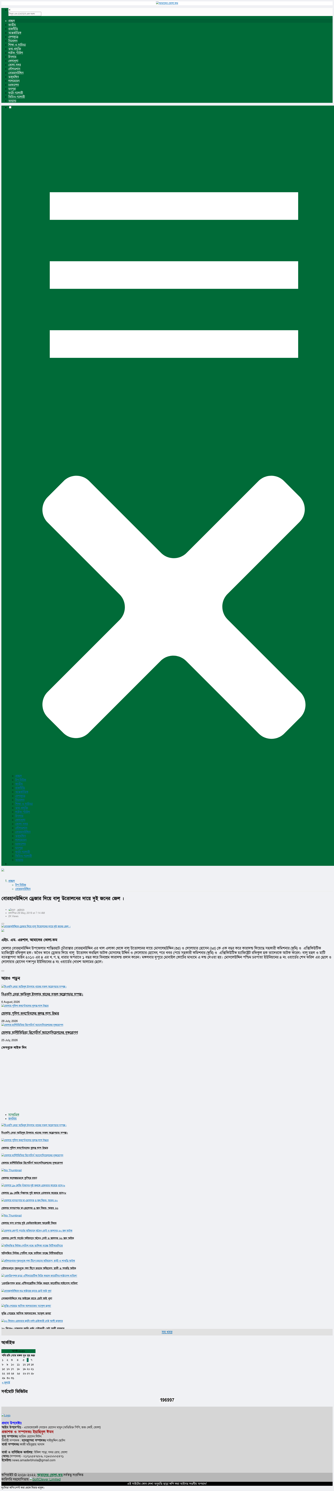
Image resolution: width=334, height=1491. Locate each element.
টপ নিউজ (20, 780)
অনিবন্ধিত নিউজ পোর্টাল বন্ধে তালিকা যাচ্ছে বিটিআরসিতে (32, 1253)
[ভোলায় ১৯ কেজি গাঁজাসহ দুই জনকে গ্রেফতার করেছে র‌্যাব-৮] (33, 1185)
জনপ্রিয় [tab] (12, 1119)
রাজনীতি (13, 29)
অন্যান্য (12, 101)
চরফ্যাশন (13, 85)
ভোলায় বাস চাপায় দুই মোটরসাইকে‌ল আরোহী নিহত (29, 1223)
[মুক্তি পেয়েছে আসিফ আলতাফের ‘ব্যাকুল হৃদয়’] (26, 1306)
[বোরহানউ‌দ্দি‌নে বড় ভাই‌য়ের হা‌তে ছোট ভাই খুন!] (26, 1291)
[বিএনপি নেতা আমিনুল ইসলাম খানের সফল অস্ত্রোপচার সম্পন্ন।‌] (33, 1125)
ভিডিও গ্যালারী (16, 97)
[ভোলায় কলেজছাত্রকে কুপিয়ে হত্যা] (11, 1170)
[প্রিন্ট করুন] (2, 923)
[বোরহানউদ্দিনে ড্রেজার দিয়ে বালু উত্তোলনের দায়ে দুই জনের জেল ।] (167, 926)
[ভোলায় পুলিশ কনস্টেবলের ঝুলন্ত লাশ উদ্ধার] (25, 1140)
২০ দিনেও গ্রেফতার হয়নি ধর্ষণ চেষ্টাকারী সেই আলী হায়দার (32, 1328)
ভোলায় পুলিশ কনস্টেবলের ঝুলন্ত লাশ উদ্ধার (30, 1013)
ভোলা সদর (14, 65)
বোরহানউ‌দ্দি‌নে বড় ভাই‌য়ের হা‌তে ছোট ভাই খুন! (26, 1298)
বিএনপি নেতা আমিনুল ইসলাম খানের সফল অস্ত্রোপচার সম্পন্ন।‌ (42, 994)
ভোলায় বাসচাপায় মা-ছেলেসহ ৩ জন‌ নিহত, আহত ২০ (29, 1208)
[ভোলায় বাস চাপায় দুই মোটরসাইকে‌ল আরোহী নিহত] (11, 1216)
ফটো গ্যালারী (15, 93)
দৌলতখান (14, 69)
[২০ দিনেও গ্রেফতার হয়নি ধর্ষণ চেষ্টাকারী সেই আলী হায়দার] (32, 1321)
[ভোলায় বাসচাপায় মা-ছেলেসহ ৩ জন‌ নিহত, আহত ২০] (29, 1200)
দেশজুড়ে (13, 37)
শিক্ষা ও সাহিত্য (17, 45)
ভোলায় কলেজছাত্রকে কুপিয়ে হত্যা (19, 1178)
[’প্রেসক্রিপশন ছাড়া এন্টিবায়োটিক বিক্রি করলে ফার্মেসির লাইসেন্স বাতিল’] (39, 1276)
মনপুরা (12, 89)
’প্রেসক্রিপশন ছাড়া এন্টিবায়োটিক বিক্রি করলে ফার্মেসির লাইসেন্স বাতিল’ (39, 1283)
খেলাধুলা (13, 61)
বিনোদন (12, 41)
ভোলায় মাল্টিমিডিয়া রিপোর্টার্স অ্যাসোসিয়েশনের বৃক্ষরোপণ (39, 1032)
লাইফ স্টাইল (15, 53)
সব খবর (167, 1332)
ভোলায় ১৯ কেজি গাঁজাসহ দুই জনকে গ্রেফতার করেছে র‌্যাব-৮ (33, 1193)
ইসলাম (12, 57)
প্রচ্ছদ (11, 21)
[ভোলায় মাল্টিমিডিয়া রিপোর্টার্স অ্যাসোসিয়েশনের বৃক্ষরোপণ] (32, 1155)
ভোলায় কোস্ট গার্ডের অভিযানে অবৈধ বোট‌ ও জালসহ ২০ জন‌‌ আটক (37, 1238)
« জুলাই (6, 1383)
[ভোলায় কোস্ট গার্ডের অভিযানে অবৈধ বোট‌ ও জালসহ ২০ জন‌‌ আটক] (36, 1231)
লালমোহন (13, 81)
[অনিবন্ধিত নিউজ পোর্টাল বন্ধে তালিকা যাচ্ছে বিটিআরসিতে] (32, 1246)
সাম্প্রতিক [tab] (13, 1115)
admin (20, 909)
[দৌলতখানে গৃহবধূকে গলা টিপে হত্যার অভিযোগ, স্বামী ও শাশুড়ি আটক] (38, 1261)
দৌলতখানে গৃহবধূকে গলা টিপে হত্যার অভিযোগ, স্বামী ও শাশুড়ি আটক (38, 1268)
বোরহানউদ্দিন (15, 73)
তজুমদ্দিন (13, 77)
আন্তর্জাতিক (14, 33)
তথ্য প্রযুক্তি (14, 49)
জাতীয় (12, 25)
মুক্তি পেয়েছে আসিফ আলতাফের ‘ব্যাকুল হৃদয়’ (26, 1313)
